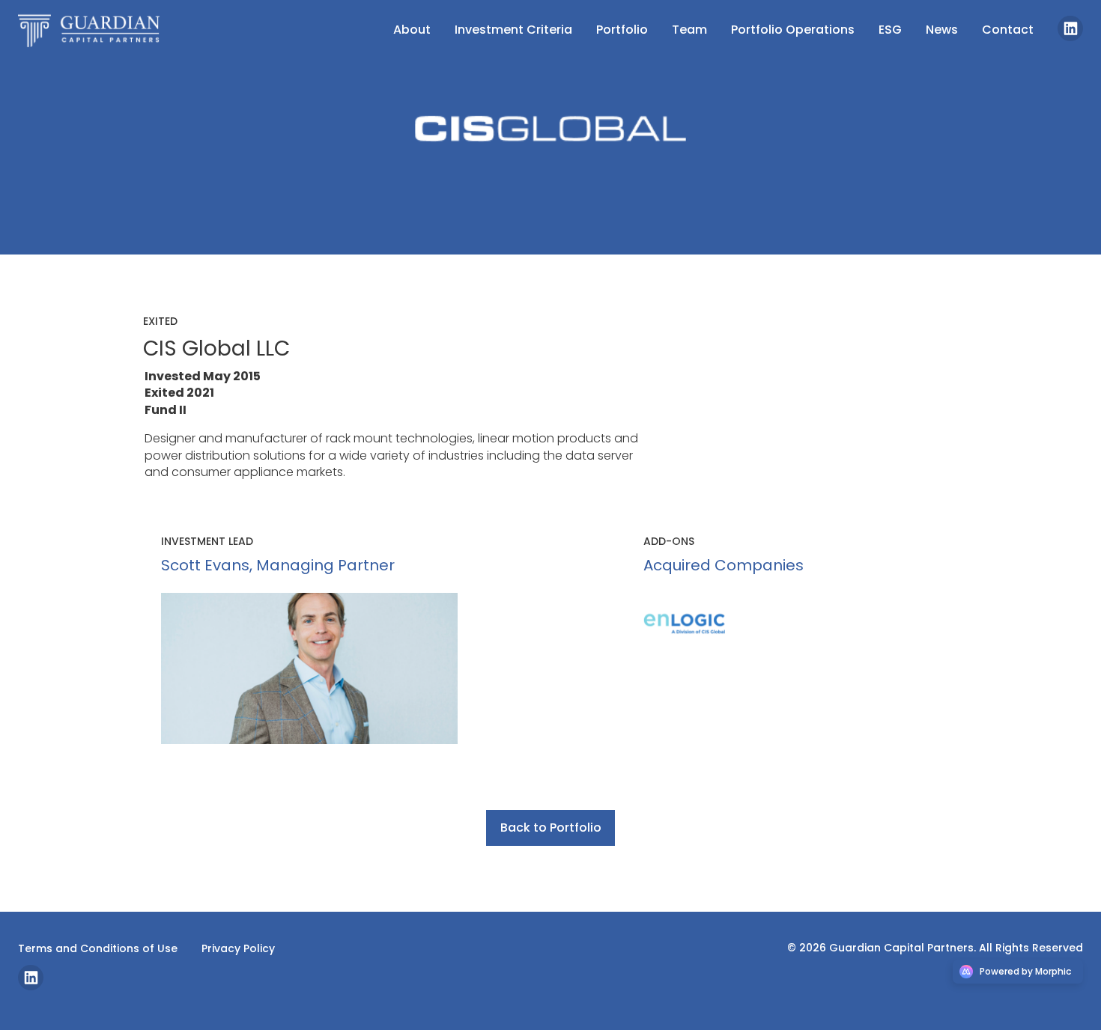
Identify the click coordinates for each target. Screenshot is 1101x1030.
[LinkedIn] (1070, 37)
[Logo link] (96, 30)
